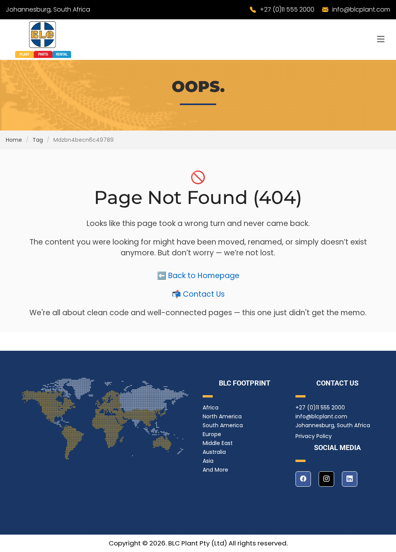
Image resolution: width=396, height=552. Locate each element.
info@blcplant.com (361, 9)
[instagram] (326, 479)
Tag (37, 140)
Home (14, 140)
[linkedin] (349, 479)
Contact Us (204, 294)
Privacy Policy (313, 436)
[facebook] (303, 479)
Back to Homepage (203, 275)
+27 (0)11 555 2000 (287, 9)
